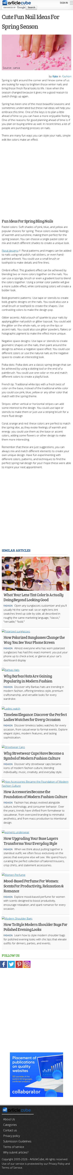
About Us (9, 1119)
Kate (55, 76)
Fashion (66, 76)
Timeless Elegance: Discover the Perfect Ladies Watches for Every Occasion (35, 717)
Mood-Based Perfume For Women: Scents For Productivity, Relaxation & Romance (33, 885)
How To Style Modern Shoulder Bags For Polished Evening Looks (35, 927)
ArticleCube (37, 1159)
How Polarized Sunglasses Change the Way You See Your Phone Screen (34, 640)
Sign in (64, 2)
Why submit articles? (15, 1152)
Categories (10, 1125)
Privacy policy (11, 1136)
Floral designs (10, 250)
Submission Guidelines (17, 1141)
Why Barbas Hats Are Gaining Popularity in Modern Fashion (28, 678)
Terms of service (13, 1147)
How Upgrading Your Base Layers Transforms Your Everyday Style (31, 841)
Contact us (10, 1130)
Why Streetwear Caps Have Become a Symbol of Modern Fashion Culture (34, 755)
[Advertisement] (36, 178)
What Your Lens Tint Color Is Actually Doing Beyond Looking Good (33, 597)
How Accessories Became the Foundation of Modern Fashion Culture (35, 794)
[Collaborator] (36, 1095)
